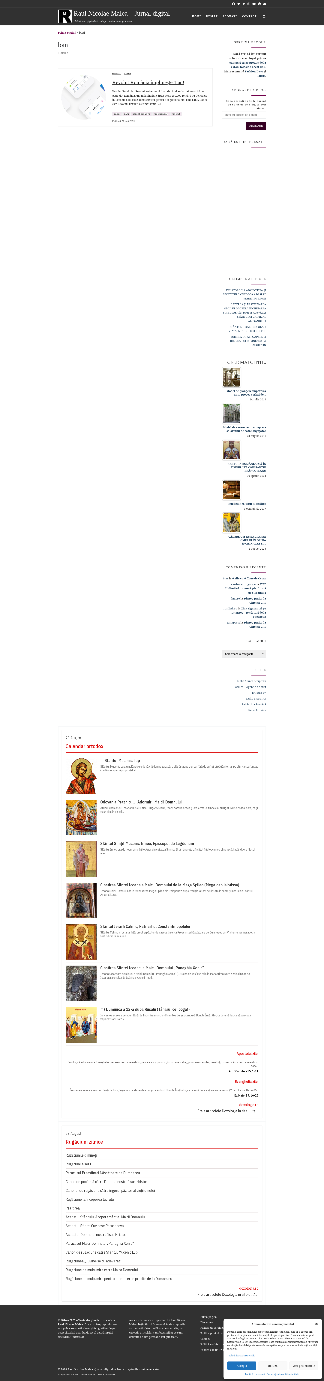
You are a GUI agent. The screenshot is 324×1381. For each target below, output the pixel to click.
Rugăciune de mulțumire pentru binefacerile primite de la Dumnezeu (119, 1278)
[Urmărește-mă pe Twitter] (238, 4)
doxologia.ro (248, 1104)
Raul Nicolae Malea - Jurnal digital (91, 1369)
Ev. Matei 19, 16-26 (246, 1095)
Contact (205, 1338)
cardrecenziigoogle (243, 584)
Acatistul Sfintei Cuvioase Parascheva (95, 1225)
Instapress (233, 622)
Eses (225, 578)
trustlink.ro (230, 608)
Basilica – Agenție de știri (250, 687)
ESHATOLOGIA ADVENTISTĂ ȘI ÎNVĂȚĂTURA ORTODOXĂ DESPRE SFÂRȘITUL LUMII (244, 294)
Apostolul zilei (247, 1053)
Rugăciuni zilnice (84, 1141)
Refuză (273, 1365)
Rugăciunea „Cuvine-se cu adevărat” (94, 1261)
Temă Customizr (105, 1374)
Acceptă (242, 1365)
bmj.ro (235, 598)
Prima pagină (67, 32)
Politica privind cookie (214, 1333)
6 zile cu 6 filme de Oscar (249, 578)
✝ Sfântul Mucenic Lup (120, 760)
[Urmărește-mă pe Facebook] (233, 4)
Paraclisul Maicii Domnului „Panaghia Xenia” (100, 1243)
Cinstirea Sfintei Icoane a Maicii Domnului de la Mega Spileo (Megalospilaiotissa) (169, 885)
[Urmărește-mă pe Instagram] (249, 4)
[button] (316, 1324)
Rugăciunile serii (78, 1164)
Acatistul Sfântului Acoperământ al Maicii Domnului (106, 1216)
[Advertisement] (244, 210)
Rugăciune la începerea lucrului (90, 1199)
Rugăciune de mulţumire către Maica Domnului (102, 1269)
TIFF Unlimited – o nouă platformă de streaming (245, 588)
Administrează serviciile (242, 1355)
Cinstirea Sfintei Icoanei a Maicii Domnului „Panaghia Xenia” (152, 968)
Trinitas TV (259, 692)
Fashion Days (254, 71)
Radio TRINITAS (256, 698)
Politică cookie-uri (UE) (214, 1344)
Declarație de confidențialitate (283, 1374)
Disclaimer (206, 1322)
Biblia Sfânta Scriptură (251, 681)
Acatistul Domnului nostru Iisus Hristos (96, 1234)
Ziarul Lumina (257, 710)
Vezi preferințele (303, 1365)
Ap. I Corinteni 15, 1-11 (243, 1071)
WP (77, 1374)
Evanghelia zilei (246, 1081)
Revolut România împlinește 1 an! (148, 82)
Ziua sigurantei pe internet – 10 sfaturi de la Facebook (249, 612)
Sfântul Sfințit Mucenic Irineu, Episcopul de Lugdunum (147, 843)
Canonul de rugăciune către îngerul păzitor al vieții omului (110, 1190)
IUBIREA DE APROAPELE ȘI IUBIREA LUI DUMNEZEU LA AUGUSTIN (248, 341)
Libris (261, 75)
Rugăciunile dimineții (82, 1155)
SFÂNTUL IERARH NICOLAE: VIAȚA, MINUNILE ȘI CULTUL (247, 329)
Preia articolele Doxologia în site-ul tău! (227, 1110)
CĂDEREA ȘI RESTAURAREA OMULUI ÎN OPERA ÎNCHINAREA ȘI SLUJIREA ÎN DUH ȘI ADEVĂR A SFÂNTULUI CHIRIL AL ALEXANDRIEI (244, 312)
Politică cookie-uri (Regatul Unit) (220, 1350)
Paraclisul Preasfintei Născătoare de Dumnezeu (103, 1172)
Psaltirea (73, 1208)
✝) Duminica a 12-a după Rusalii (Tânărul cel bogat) (145, 1009)
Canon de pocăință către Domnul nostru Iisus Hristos (107, 1181)
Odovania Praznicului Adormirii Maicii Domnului (141, 802)
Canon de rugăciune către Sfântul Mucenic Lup (102, 1252)
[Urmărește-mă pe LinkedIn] (244, 4)
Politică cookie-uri (255, 1374)
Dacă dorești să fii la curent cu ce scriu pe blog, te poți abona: (246, 105)
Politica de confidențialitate (217, 1327)
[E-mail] (264, 4)
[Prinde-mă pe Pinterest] (259, 4)
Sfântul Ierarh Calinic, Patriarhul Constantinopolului (145, 926)
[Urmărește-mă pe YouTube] (254, 4)
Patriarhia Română (254, 704)
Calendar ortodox (84, 746)
